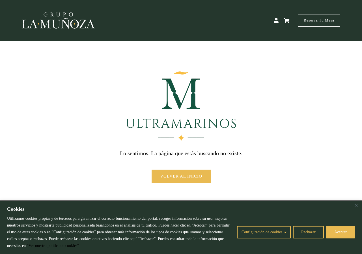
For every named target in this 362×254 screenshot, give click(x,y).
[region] (181, 227)
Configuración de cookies (262, 232)
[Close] (356, 205)
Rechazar (308, 232)
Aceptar (340, 232)
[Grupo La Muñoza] (58, 15)
